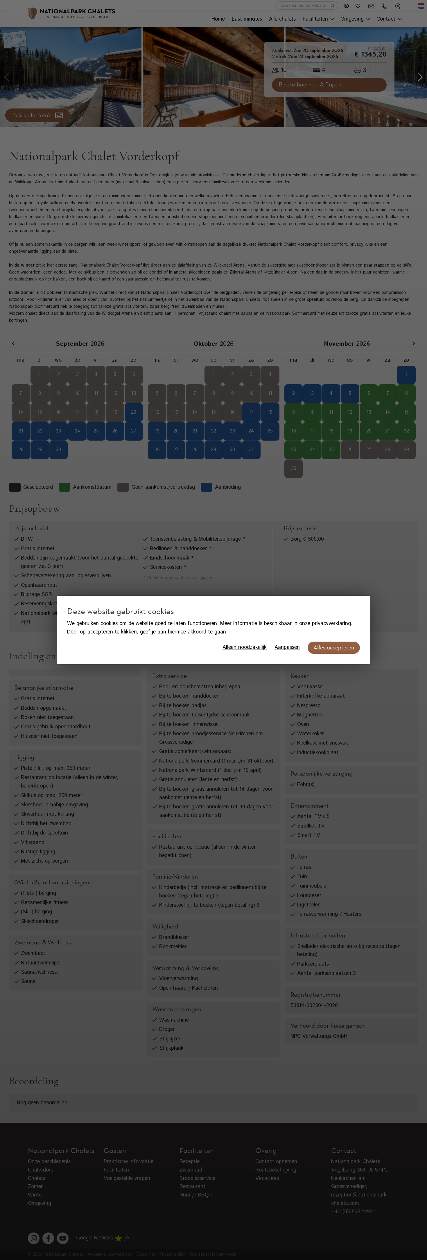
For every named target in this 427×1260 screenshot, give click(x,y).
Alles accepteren (333, 647)
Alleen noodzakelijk (245, 647)
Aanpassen (287, 647)
